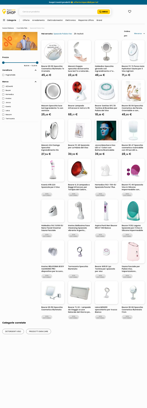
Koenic (8, 107)
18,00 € (26, 66)
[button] (20, 70)
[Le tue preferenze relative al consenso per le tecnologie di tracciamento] (143, 404)
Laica (8, 111)
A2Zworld (9, 86)
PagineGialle (10, 75)
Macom (9, 115)
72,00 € (33, 66)
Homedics (10, 94)
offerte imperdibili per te (86, 2)
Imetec (8, 99)
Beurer (8, 90)
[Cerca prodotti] (103, 11)
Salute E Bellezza (8, 28)
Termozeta (10, 119)
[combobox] (65, 11)
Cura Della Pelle (22, 28)
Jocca (8, 103)
